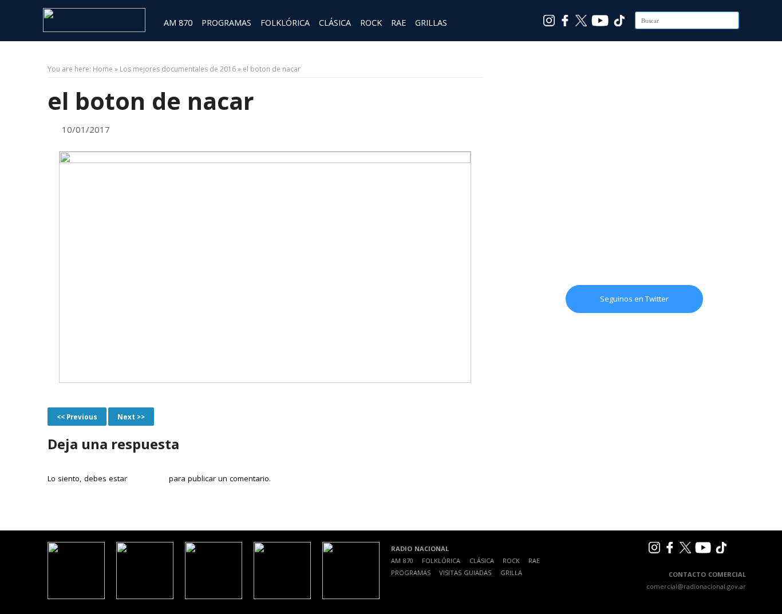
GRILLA (511, 572)
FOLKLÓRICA (285, 22)
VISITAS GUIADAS (465, 572)
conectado (147, 478)
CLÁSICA (335, 22)
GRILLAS (431, 22)
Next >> (131, 416)
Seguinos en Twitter (634, 299)
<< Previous (77, 416)
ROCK (371, 22)
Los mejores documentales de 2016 (178, 69)
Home (103, 69)
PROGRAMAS (226, 22)
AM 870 (178, 22)
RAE (398, 22)
